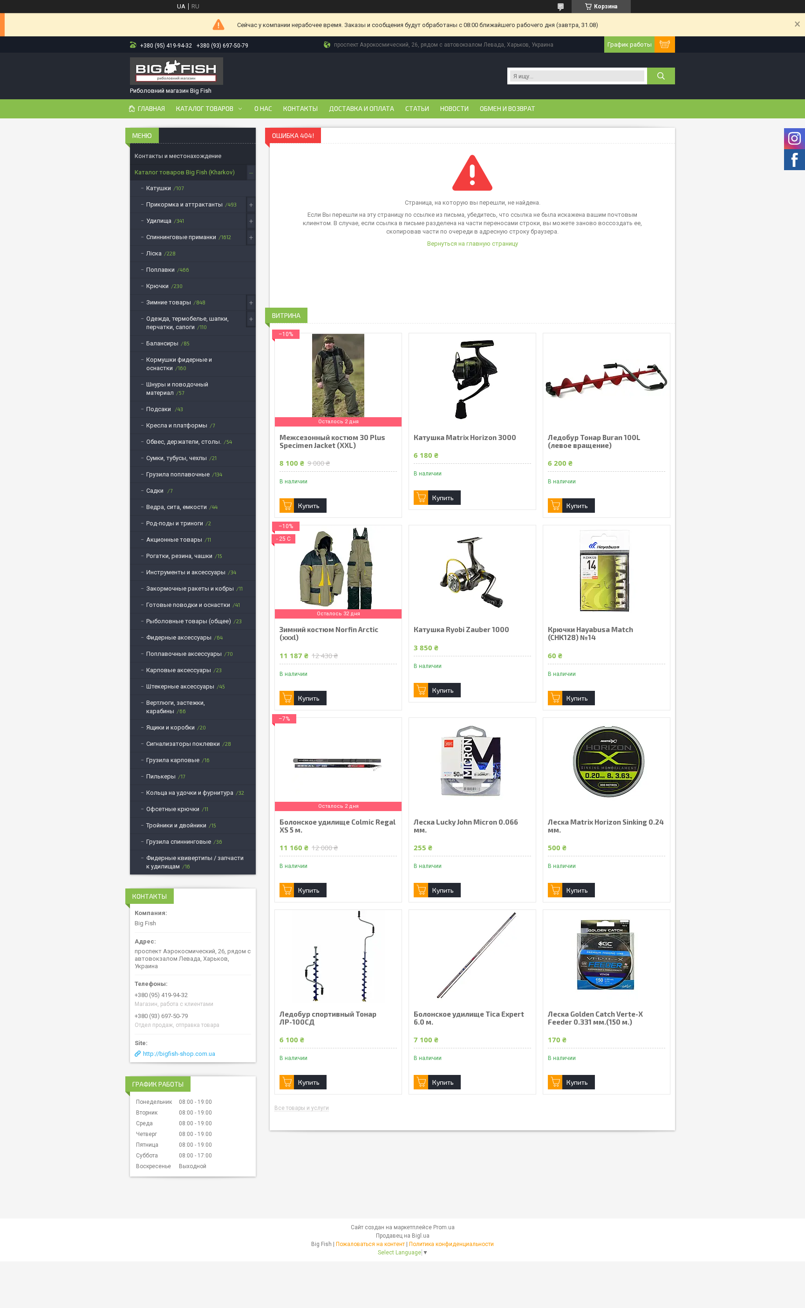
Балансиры (162, 343)
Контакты (300, 108)
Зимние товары (168, 302)
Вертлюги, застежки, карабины (175, 707)
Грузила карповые (172, 760)
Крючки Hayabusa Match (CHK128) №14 (590, 633)
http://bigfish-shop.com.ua (179, 1053)
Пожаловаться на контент (370, 1244)
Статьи (417, 108)
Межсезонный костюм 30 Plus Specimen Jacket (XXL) (332, 441)
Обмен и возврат (507, 108)
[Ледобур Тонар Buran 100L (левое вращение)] (606, 380)
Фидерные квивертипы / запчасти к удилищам (195, 862)
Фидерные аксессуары (178, 637)
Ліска (154, 253)
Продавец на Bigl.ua (403, 1235)
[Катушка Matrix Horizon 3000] (472, 380)
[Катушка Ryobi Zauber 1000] (472, 572)
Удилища (158, 220)
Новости (454, 108)
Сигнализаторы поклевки (183, 743)
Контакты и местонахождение (178, 155)
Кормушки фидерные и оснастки (179, 364)
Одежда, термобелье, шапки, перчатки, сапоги (187, 322)
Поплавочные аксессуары (184, 653)
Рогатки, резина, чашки (179, 555)
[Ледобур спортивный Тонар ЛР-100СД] (338, 956)
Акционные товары (174, 539)
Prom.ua (444, 1227)
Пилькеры (161, 776)
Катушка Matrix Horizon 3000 (465, 437)
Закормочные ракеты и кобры (190, 588)
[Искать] (661, 76)
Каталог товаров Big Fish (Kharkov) (185, 172)
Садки (155, 490)
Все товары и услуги (301, 1108)
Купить (309, 505)
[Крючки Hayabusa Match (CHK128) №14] (606, 572)
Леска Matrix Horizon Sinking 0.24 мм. (606, 826)
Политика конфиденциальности (451, 1244)
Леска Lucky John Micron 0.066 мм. (466, 826)
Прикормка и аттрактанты (184, 204)
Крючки (157, 285)
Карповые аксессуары (178, 670)
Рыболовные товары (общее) (188, 621)
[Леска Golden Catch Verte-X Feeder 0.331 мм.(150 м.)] (606, 956)
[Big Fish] (176, 72)
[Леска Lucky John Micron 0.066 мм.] (472, 764)
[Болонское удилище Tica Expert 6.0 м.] (472, 956)
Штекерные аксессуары (180, 686)
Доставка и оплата (361, 108)
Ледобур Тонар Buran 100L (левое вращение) (594, 441)
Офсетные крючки (172, 808)
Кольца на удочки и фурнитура (189, 792)
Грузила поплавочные (178, 474)
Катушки (158, 188)
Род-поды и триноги (174, 523)
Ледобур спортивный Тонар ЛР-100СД (328, 1018)
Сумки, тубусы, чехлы (176, 457)
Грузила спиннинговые (178, 841)
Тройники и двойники (176, 825)
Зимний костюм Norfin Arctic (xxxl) (329, 633)
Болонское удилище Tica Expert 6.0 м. (469, 1018)
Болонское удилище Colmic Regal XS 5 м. (338, 826)
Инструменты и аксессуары (185, 572)
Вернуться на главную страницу (472, 243)
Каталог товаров (204, 108)
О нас (263, 108)
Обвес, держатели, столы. (183, 441)
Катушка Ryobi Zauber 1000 (461, 629)
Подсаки (159, 409)
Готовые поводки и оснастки (188, 604)
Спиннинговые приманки (181, 237)
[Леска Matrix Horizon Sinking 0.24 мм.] (606, 764)
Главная (151, 108)
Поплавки (160, 269)
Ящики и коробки (170, 727)
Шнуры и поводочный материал (177, 388)
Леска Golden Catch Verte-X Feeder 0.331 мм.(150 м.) (595, 1018)
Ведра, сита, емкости (176, 506)
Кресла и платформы (176, 425)
